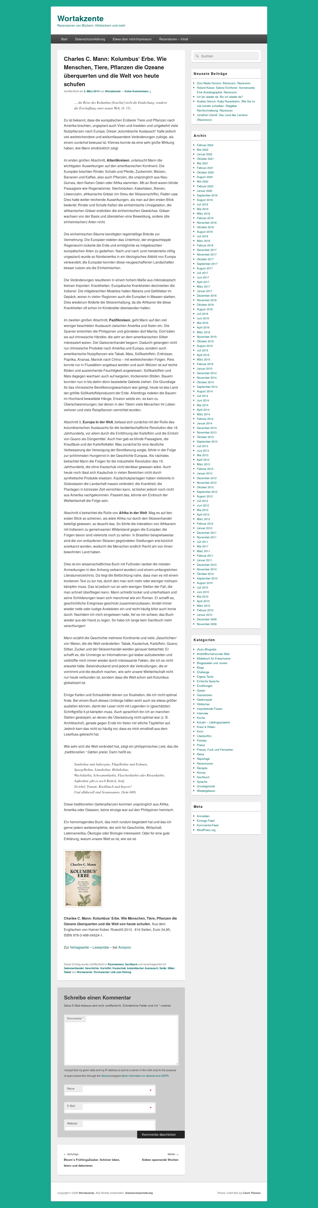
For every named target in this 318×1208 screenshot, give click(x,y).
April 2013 (203, 460)
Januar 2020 (204, 191)
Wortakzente (80, 18)
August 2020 (205, 177)
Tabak (67, 972)
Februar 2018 (205, 245)
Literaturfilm (204, 736)
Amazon (124, 947)
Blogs (200, 667)
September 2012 (207, 492)
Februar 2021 (205, 168)
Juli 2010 (202, 587)
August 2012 (205, 496)
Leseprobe (101, 947)
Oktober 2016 (205, 304)
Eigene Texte (205, 676)
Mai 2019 (202, 209)
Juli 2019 (202, 204)
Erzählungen (204, 686)
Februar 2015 (205, 364)
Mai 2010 (202, 596)
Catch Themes (252, 1193)
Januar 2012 (204, 528)
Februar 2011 (205, 555)
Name (70, 1088)
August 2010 (205, 583)
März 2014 (203, 414)
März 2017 (203, 286)
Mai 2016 (202, 323)
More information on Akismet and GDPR (145, 1075)
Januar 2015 (204, 368)
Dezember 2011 (207, 532)
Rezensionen (116, 964)
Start (64, 39)
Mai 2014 (202, 405)
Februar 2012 (205, 523)
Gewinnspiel (204, 699)
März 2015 (203, 359)
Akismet (106, 1075)
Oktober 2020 (205, 172)
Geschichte (92, 968)
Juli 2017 (202, 273)
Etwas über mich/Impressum (132, 39)
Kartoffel (105, 968)
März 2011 (203, 551)
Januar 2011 (204, 560)
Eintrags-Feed (205, 820)
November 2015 (207, 337)
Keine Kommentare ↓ (138, 91)
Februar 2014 (205, 419)
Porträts (202, 740)
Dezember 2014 (207, 373)
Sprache (202, 781)
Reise (200, 754)
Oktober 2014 (205, 382)
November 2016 (207, 300)
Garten (201, 690)
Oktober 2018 (205, 227)
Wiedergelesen (206, 791)
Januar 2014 (204, 423)
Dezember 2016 (207, 295)
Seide (162, 968)
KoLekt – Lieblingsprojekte (213, 722)
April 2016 (203, 327)
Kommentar (75, 1018)
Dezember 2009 (207, 619)
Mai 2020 (202, 181)
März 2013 (203, 464)
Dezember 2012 (207, 478)
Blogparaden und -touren (212, 663)
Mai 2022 (202, 149)
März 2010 (203, 605)
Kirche (201, 718)
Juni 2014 (203, 400)
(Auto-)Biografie (206, 649)
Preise (201, 745)
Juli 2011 (202, 542)
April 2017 (203, 282)
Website (72, 1123)
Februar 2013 (205, 469)
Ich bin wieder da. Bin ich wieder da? (220, 97)
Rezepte (202, 768)
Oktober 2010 (205, 574)
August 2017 (205, 268)
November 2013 (207, 432)
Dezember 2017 (207, 250)
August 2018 (205, 232)
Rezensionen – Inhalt (173, 39)
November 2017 (207, 254)
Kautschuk (119, 968)
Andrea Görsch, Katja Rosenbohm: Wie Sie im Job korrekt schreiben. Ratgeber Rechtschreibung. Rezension (226, 105)
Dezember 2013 (207, 428)
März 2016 (203, 332)
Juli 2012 (202, 501)
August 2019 (205, 200)
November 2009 (207, 624)
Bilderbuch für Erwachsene (213, 658)
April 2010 (203, 601)
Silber (171, 968)
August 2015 (205, 346)
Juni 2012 (203, 505)
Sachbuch (131, 964)
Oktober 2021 (205, 159)
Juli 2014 (202, 396)
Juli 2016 (202, 314)
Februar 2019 (205, 218)
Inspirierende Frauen (209, 709)
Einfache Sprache (208, 681)
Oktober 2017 (205, 259)
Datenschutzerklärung (90, 39)
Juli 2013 (202, 446)
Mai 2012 (202, 510)
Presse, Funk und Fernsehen (215, 749)
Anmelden (203, 816)
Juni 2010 (203, 592)
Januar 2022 (204, 154)
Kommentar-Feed (207, 825)
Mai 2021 (202, 163)
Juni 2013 (203, 450)
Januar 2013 (204, 473)
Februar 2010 (205, 610)
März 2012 (203, 519)
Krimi (200, 731)
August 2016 (205, 309)
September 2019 (207, 195)
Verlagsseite (79, 947)
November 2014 (207, 377)
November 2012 (207, 482)
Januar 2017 (204, 291)
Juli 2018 (202, 236)
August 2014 (205, 391)
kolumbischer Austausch (142, 968)
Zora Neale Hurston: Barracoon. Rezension (224, 83)
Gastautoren (204, 695)
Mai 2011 (202, 546)
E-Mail (71, 1106)
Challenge (203, 672)
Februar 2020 (205, 186)
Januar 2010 (204, 615)
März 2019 (203, 213)
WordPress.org (206, 830)
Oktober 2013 (205, 437)
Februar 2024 (205, 145)
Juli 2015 (202, 350)
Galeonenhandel (74, 968)
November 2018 (207, 222)
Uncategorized (206, 786)
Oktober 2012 (205, 487)
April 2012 (203, 514)
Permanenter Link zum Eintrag (112, 972)
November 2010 (207, 569)
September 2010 (207, 578)
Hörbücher (203, 704)
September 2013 (207, 441)
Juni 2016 (203, 318)
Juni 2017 (203, 277)
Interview (202, 713)
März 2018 (203, 241)
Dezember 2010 (207, 565)
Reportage (203, 759)
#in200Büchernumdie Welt (213, 654)
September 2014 (207, 387)
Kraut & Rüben (206, 727)
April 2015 (203, 355)
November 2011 (207, 537)
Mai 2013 (202, 455)
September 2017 (207, 264)
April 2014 (203, 410)
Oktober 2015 (205, 341)
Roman (201, 772)
